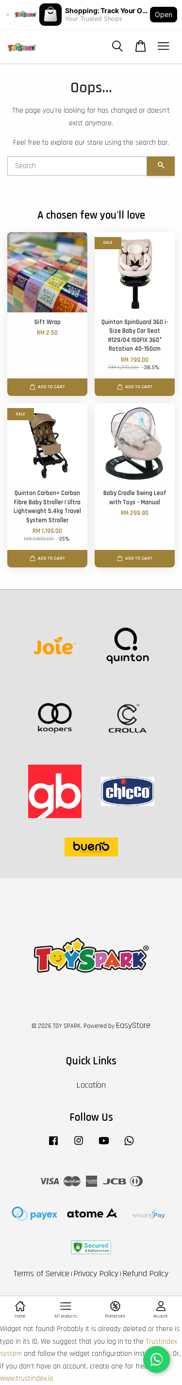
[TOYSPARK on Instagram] (78, 1145)
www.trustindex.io (26, 1378)
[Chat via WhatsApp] (156, 1359)
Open (163, 14)
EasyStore (133, 1025)
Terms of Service (41, 1273)
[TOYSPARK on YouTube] (104, 1145)
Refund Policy (145, 1273)
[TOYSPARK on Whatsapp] (129, 1145)
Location (91, 1085)
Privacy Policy (96, 1273)
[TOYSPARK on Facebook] (53, 1145)
